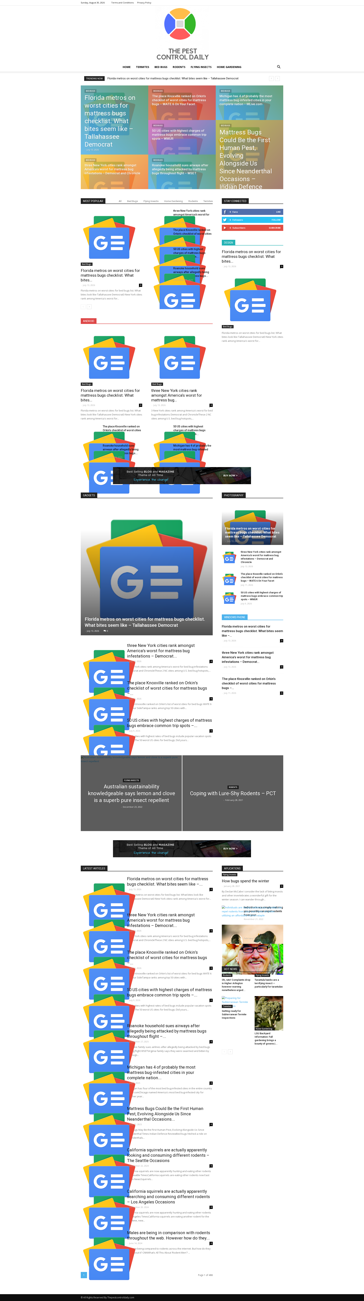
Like (278, 211)
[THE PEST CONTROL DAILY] (182, 34)
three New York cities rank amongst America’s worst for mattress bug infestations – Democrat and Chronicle (175, 78)
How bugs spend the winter (245, 881)
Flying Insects (201, 67)
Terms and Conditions (122, 2)
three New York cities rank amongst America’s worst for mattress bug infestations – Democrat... (161, 650)
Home (127, 67)
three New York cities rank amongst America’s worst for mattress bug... (176, 395)
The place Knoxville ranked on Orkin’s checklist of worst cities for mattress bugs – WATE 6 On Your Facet (262, 577)
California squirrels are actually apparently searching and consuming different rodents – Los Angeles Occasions (168, 1196)
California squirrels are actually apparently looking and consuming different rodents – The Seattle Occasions (168, 1155)
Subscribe (275, 227)
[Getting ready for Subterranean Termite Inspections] (236, 1002)
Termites (142, 67)
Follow (276, 219)
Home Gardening (229, 67)
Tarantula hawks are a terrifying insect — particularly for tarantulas (269, 983)
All (120, 201)
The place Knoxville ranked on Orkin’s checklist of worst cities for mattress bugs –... (167, 688)
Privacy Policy (144, 2)
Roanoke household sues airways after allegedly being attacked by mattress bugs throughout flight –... (166, 1031)
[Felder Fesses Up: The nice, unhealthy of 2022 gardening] (252, 959)
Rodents (179, 67)
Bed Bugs (161, 67)
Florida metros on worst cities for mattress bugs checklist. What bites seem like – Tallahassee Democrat (252, 532)
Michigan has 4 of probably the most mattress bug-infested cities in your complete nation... (161, 1072)
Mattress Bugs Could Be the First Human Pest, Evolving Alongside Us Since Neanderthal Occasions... (165, 1114)
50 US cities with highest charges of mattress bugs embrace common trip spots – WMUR (262, 596)
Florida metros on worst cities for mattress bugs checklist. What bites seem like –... (252, 630)
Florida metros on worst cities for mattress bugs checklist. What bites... (110, 275)
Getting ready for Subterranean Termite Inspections (234, 1014)
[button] (278, 67)
